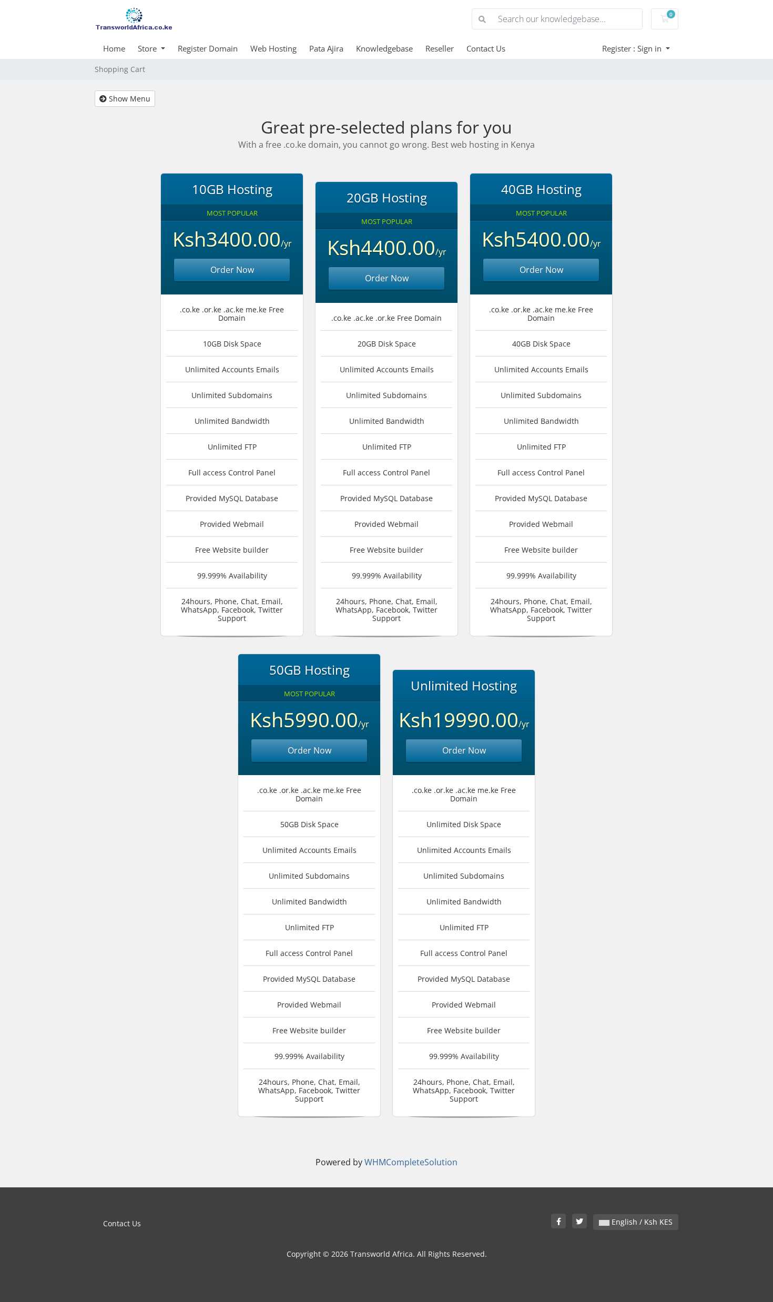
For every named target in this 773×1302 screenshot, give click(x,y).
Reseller (439, 48)
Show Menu (128, 99)
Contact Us (485, 48)
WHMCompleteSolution (410, 1162)
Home (114, 48)
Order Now (232, 270)
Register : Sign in (633, 48)
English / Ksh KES (641, 1222)
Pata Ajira (326, 48)
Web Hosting (273, 48)
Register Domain (208, 48)
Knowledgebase (384, 48)
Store (148, 48)
